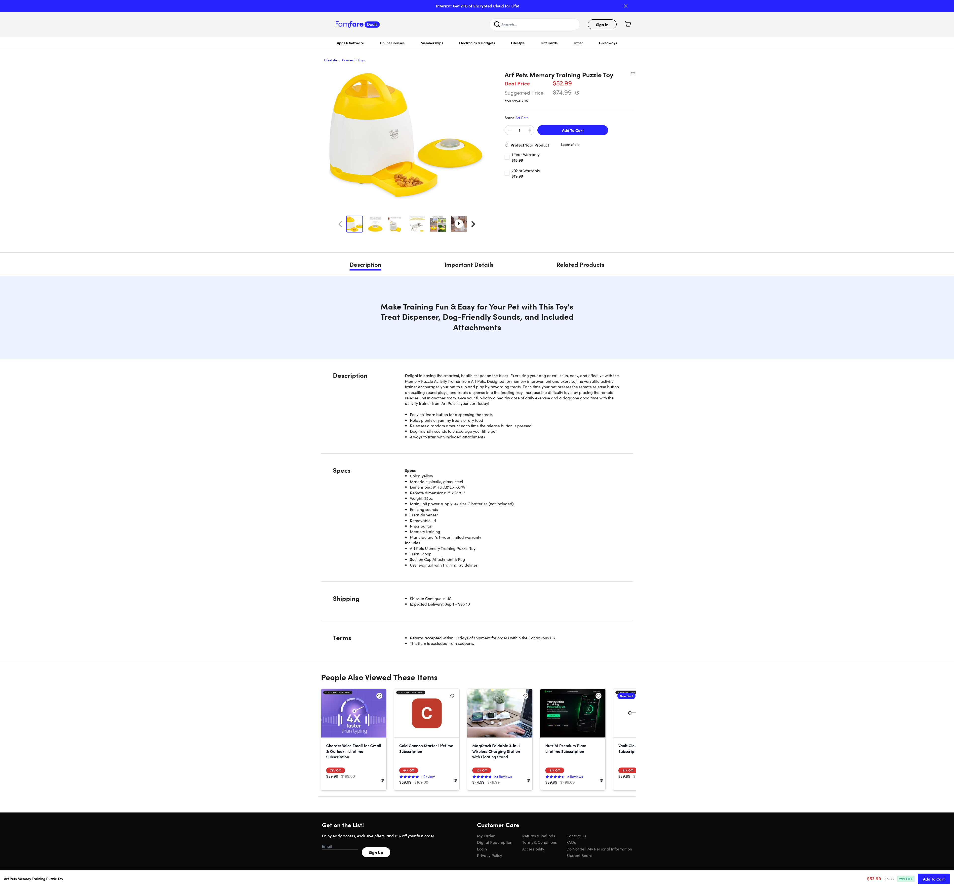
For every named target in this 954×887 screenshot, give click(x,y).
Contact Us (576, 835)
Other (578, 42)
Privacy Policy (489, 855)
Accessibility (533, 848)
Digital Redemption (494, 842)
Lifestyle (518, 42)
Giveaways (608, 42)
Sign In (602, 24)
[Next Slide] (473, 224)
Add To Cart (573, 130)
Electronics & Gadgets (477, 42)
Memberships (432, 42)
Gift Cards (549, 42)
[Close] (626, 6)
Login (482, 848)
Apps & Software (350, 42)
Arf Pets (522, 117)
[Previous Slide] (340, 224)
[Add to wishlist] (633, 74)
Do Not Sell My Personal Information (599, 848)
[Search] (497, 24)
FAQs (571, 842)
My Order (486, 835)
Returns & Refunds (538, 835)
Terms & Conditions (539, 842)
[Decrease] (510, 130)
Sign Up (376, 852)
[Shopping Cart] (628, 24)
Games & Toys (353, 59)
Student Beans (579, 855)
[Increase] (529, 130)
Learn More (570, 144)
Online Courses (392, 42)
